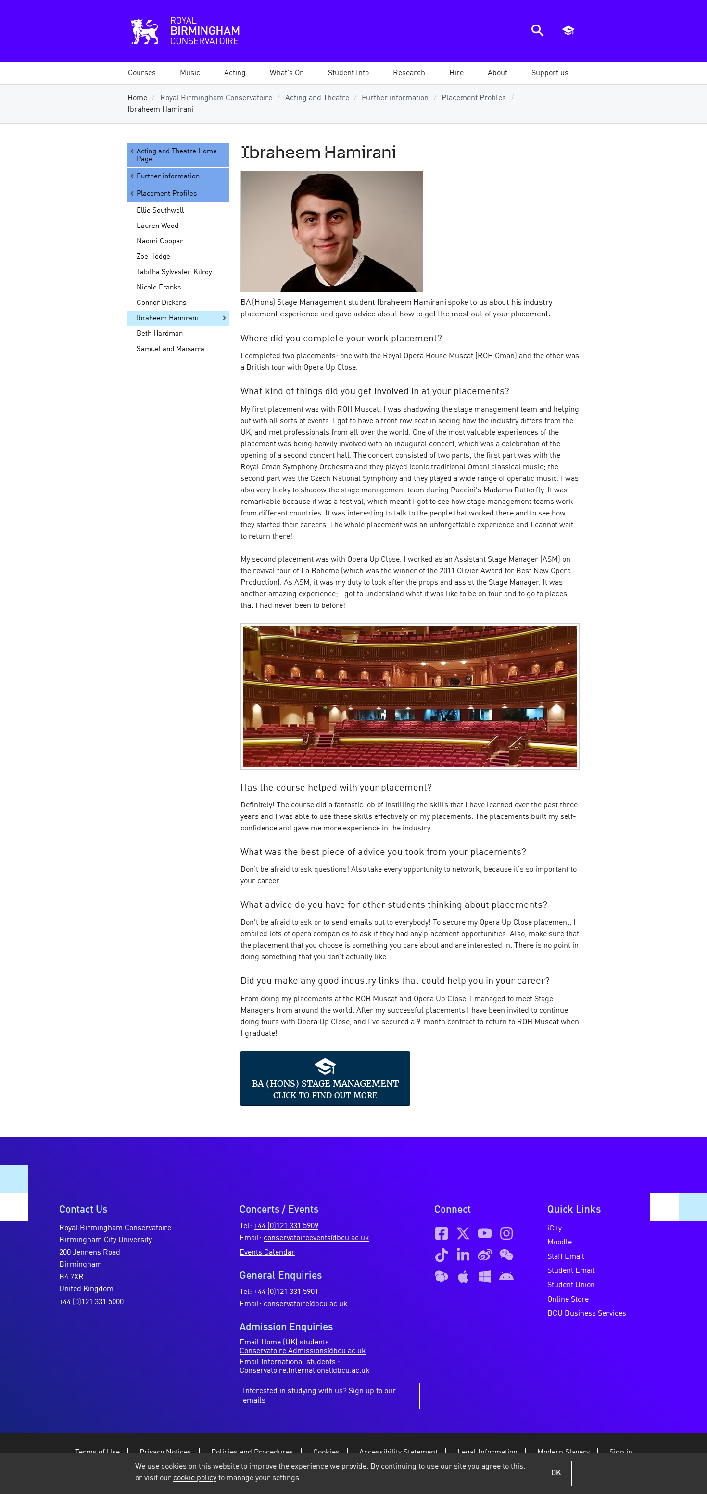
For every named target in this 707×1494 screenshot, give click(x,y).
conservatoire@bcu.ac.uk (306, 1304)
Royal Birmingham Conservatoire (216, 98)
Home (137, 98)
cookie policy (194, 1478)
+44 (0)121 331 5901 (286, 1292)
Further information (395, 98)
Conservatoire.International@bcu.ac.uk (305, 1371)
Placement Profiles (474, 98)
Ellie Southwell (160, 210)
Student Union (571, 1285)
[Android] (506, 1276)
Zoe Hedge (153, 257)
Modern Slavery (563, 1452)
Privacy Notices (165, 1452)
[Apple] (463, 1276)
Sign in (620, 1452)
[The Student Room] (441, 1276)
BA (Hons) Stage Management (325, 1083)
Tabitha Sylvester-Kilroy (174, 272)
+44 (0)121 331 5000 (91, 1302)
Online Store (568, 1300)
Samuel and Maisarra (170, 349)
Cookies (326, 1452)
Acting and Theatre (317, 98)
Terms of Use (97, 1452)
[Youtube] (485, 1233)
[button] (190, 73)
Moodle (559, 1242)
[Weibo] (485, 1255)
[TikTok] (441, 1255)
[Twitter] (463, 1233)
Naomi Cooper (160, 241)
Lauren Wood (157, 226)
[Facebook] (441, 1233)
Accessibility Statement (398, 1452)
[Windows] (485, 1276)
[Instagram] (506, 1233)
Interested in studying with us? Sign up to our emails (319, 1396)
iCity (554, 1228)
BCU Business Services (586, 1314)
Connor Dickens (161, 303)
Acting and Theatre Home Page (177, 155)
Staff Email (565, 1257)
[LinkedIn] (463, 1255)
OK (556, 1473)
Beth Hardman (160, 334)
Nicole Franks (159, 287)
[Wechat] (506, 1255)
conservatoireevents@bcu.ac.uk (316, 1238)
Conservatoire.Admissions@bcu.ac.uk (303, 1351)
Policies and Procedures (252, 1452)
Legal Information (487, 1452)
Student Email (571, 1271)
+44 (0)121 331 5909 (286, 1226)
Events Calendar (267, 1252)
